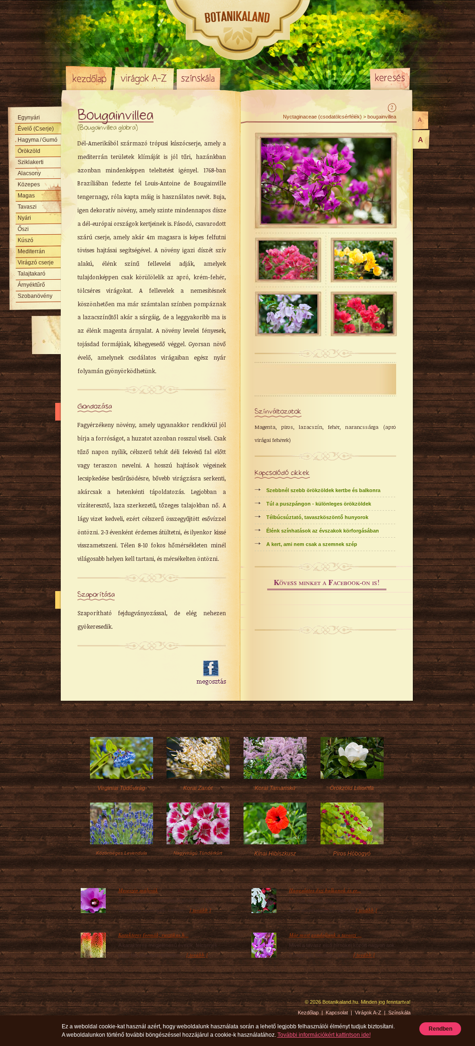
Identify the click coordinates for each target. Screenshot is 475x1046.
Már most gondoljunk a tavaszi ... (325, 935)
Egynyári (29, 117)
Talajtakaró (31, 273)
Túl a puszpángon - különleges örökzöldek (318, 504)
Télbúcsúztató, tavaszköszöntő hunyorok (317, 517)
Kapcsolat (337, 1012)
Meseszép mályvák (138, 890)
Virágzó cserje (36, 262)
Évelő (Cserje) (36, 128)
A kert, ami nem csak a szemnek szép (311, 544)
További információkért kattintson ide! (324, 1035)
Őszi (23, 229)
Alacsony (29, 173)
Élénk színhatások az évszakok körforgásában (322, 530)
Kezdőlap (89, 78)
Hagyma (38, 140)
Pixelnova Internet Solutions (87, 1005)
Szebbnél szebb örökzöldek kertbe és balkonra (323, 490)
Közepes (29, 184)
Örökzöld (29, 151)
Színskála (198, 78)
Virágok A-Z (144, 78)
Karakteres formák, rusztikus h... (153, 935)
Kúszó (25, 240)
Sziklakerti (31, 162)
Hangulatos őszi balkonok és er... (325, 890)
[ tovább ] (200, 910)
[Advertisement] (131, 673)
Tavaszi (27, 207)
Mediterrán (31, 251)
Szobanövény (35, 296)
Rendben (440, 1029)
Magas (26, 195)
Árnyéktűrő (31, 285)
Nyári (24, 218)
